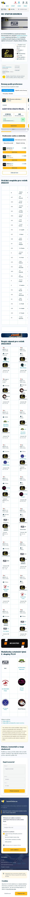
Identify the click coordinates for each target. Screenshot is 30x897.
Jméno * (5, 776)
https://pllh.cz (6, 721)
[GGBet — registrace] (14, 643)
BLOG (7, 6)
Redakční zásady (5, 867)
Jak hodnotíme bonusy (7, 864)
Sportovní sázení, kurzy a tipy (12, 837)
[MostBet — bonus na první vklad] (14, 335)
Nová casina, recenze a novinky (13, 839)
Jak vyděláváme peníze (7, 869)
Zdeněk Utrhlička (5, 71)
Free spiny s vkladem (8, 93)
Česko (25, 6)
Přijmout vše (21, 893)
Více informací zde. (11, 889)
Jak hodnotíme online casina (8, 862)
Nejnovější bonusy (7, 90)
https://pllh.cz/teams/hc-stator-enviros (13, 723)
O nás (2, 860)
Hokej (19, 6)
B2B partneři (8, 841)
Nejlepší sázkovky (20, 143)
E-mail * (5, 782)
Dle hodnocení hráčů (20, 139)
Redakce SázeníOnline (6, 67)
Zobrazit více (14, 172)
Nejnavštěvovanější (8, 143)
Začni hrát (14, 125)
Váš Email (5, 824)
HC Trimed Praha (5, 709)
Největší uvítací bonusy (21, 90)
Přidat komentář (14, 791)
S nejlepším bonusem (8, 139)
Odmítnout (7, 893)
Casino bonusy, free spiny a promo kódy (13, 834)
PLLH (18, 37)
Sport (13, 6)
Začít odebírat (14, 849)
